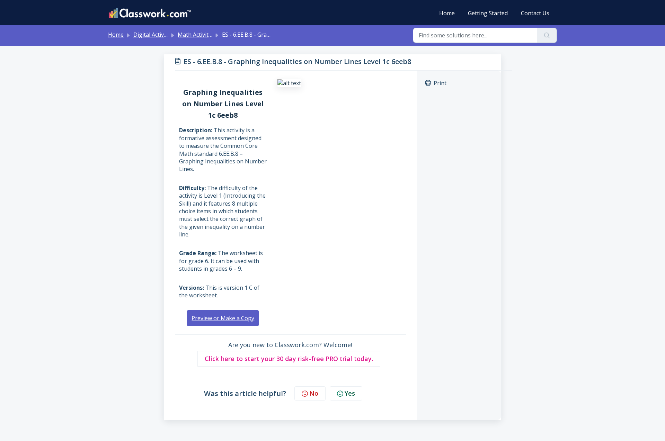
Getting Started (488, 13)
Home (447, 13)
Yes (350, 393)
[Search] (547, 35)
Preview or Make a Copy (223, 318)
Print (440, 83)
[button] (288, 359)
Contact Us (535, 13)
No (313, 393)
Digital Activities (154, 34)
